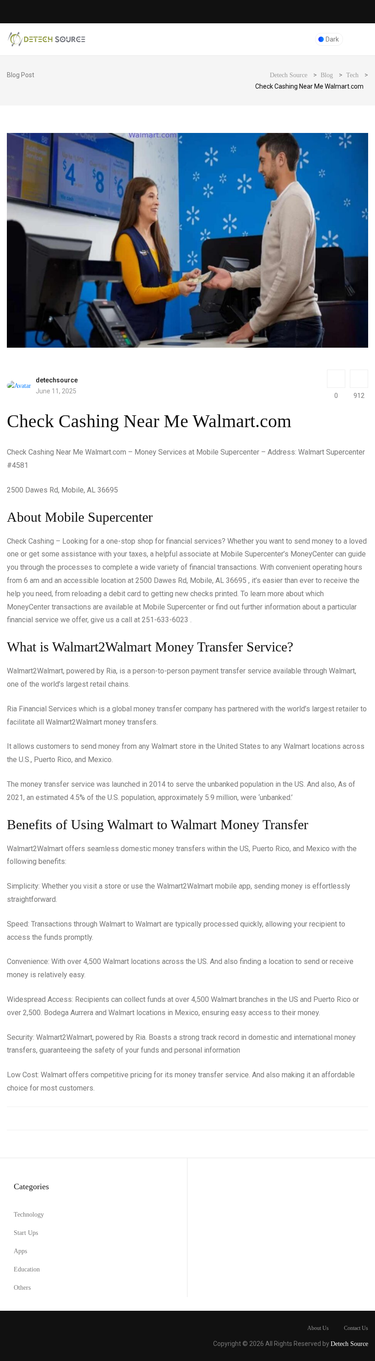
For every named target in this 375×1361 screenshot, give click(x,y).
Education (27, 1269)
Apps (20, 1251)
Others (22, 1287)
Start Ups (26, 1232)
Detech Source (349, 1343)
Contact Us (356, 1328)
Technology (29, 1214)
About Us (318, 1328)
